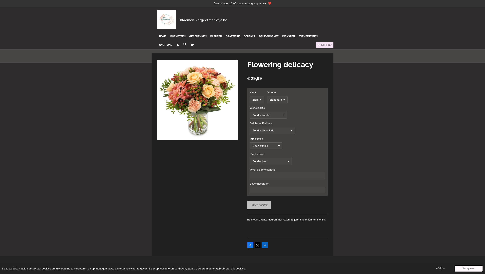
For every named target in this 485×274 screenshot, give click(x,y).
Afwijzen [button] (440, 268)
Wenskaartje (257, 107)
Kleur (253, 92)
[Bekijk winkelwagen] (192, 45)
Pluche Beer (257, 154)
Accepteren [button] (468, 268)
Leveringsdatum (259, 183)
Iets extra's (256, 138)
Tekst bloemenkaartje (262, 169)
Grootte (271, 92)
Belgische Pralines (261, 123)
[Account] (177, 45)
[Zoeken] (185, 44)
